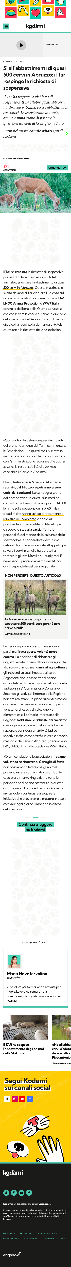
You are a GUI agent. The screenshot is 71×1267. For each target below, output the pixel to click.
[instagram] (14, 1193)
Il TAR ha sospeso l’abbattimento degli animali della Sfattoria (23, 1048)
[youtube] (21, 1193)
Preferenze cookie (55, 1238)
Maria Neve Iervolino (27, 974)
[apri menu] (6, 26)
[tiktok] (6, 1193)
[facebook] (29, 1193)
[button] (7, 1099)
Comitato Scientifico (47, 1233)
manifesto (9, 1233)
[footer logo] (13, 1173)
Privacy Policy (11, 1238)
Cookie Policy (32, 1238)
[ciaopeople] (12, 1254)
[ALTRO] (12, 1000)
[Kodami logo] (35, 26)
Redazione (25, 1233)
